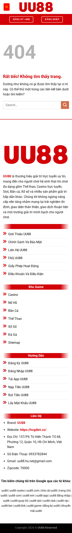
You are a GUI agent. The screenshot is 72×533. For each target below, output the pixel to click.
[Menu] (6, 7)
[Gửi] (65, 105)
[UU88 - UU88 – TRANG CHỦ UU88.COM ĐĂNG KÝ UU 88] (36, 7)
